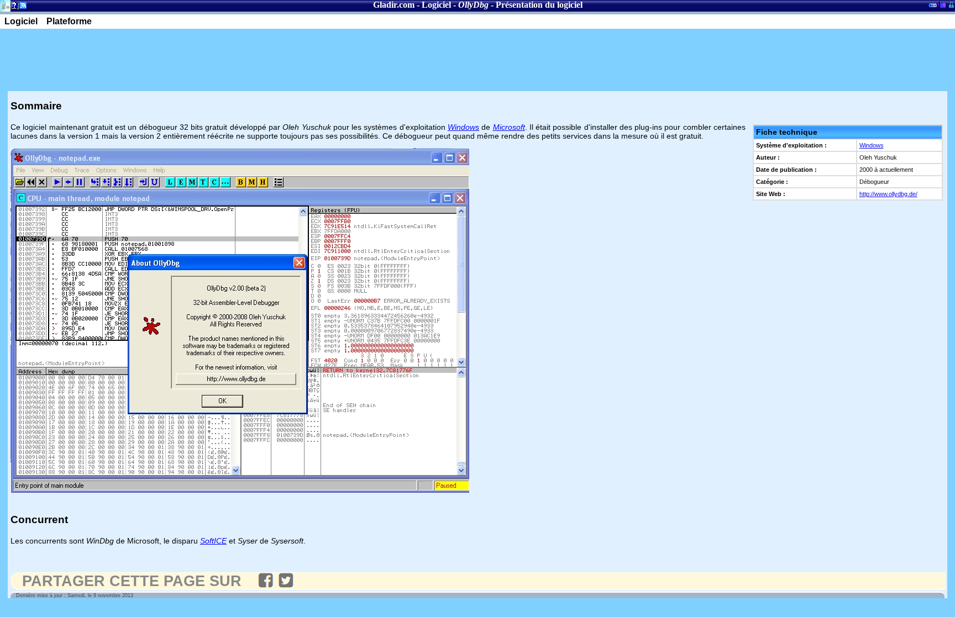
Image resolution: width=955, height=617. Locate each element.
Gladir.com (393, 4)
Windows (871, 145)
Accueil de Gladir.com (5, 4)
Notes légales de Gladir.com (12, 7)
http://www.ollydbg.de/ (888, 194)
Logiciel (436, 4)
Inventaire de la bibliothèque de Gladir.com (941, 4)
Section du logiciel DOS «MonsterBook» (932, 7)
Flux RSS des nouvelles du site (21, 7)
